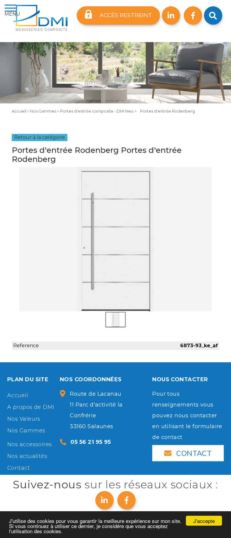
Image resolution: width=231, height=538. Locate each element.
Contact (18, 468)
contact (194, 453)
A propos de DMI (30, 407)
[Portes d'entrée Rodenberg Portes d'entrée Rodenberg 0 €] (115, 239)
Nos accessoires (29, 444)
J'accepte (204, 520)
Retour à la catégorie (39, 137)
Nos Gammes (43, 111)
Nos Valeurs (23, 419)
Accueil (19, 111)
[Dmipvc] (41, 18)
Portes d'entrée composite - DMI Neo (97, 111)
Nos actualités (27, 456)
